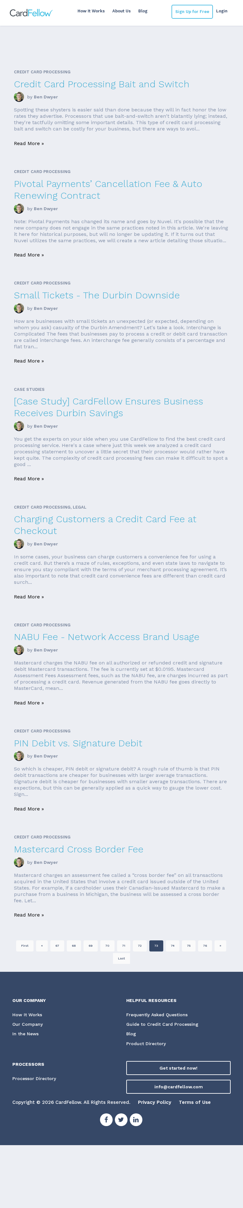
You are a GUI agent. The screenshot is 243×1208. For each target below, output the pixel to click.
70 (107, 945)
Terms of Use (195, 1102)
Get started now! (178, 1068)
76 (205, 945)
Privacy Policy (154, 1102)
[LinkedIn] (136, 1120)
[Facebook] (106, 1120)
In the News (25, 1033)
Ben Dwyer (46, 96)
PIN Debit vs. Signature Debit (78, 743)
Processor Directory (34, 1078)
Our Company (27, 1024)
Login (221, 11)
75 (188, 945)
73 (156, 945)
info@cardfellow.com (178, 1086)
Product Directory (146, 1043)
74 (172, 945)
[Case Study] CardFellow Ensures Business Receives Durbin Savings (108, 407)
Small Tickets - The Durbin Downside (97, 295)
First (24, 945)
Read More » (29, 143)
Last (121, 958)
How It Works (91, 11)
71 (123, 945)
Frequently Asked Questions (157, 1014)
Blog (142, 11)
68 (74, 945)
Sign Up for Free (192, 11)
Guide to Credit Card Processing (162, 1024)
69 (91, 945)
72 (140, 945)
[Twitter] (121, 1120)
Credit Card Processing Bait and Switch (102, 84)
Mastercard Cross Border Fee (78, 849)
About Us (121, 11)
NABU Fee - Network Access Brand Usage (106, 636)
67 (57, 945)
